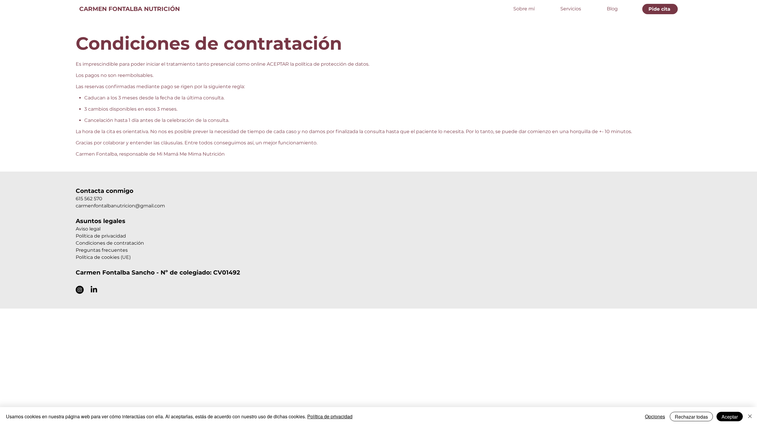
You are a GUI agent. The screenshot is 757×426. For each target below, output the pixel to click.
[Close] (749, 416)
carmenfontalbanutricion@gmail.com (120, 206)
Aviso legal (88, 229)
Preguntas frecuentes (102, 250)
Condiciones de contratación (110, 243)
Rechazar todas (691, 416)
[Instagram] (80, 290)
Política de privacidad (101, 236)
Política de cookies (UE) (103, 257)
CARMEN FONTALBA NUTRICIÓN (129, 8)
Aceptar (730, 416)
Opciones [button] (655, 416)
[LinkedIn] (94, 290)
